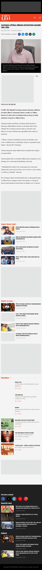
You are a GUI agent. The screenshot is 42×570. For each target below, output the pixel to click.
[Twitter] (8, 499)
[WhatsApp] (33, 34)
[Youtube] (20, 499)
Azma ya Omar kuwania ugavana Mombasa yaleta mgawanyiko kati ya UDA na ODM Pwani (27, 553)
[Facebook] (19, 34)
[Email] (30, 34)
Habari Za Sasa (7, 301)
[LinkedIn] (26, 34)
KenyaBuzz (5, 378)
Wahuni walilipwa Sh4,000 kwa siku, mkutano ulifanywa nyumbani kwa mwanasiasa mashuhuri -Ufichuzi (28, 524)
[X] (22, 34)
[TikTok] (14, 499)
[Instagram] (25, 499)
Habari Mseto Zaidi (8, 224)
